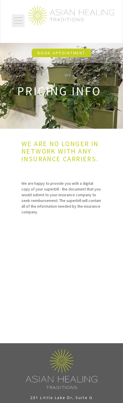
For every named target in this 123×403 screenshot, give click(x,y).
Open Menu (18, 20)
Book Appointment (61, 52)
